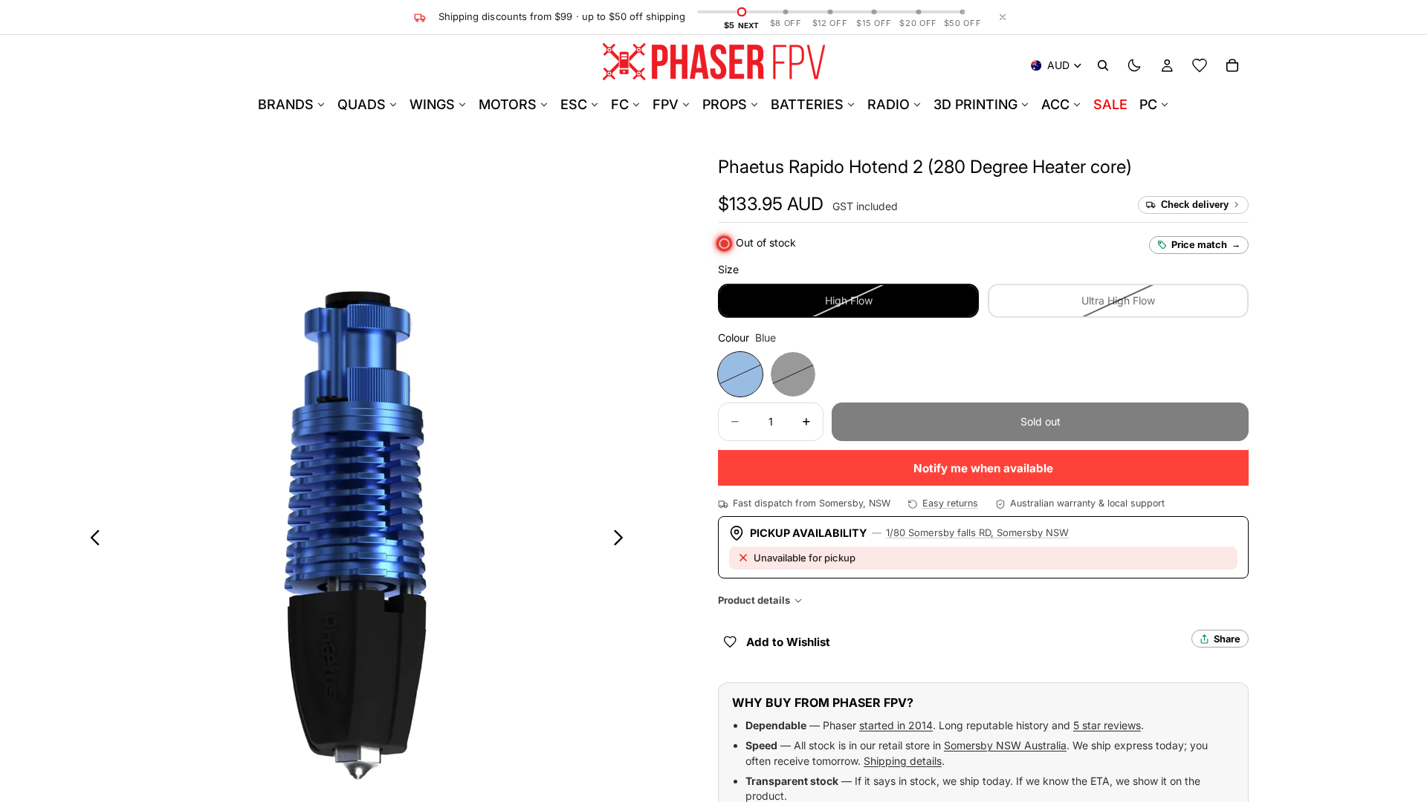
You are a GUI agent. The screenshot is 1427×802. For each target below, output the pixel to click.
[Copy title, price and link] (1149, 167)
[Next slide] (622, 540)
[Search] (1103, 65)
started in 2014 (896, 725)
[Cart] (1232, 65)
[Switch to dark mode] (1134, 65)
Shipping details (903, 760)
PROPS (724, 104)
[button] (925, 166)
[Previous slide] (91, 540)
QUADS (361, 104)
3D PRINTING (975, 104)
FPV (666, 104)
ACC (1055, 104)
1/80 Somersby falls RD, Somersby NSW (977, 532)
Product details (754, 600)
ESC (573, 104)
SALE (1110, 104)
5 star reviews (1107, 725)
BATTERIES (807, 104)
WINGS (432, 104)
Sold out (1040, 421)
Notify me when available (983, 468)
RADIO (888, 104)
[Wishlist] (1199, 65)
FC (620, 104)
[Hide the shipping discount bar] (1002, 17)
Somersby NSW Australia (1005, 745)
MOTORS (508, 104)
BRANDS (286, 104)
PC (1148, 104)
